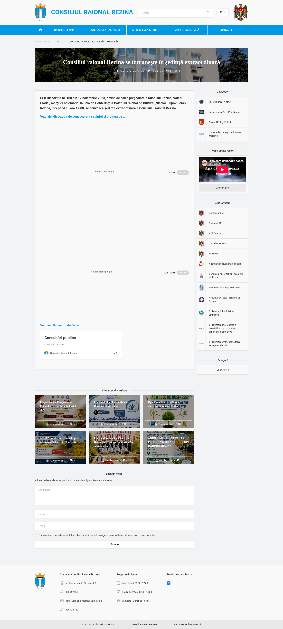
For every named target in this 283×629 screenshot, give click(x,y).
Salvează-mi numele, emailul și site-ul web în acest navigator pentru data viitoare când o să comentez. (97, 535)
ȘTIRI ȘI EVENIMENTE (145, 29)
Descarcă (183, 172)
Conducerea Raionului (105, 29)
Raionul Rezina (64, 29)
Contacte (226, 29)
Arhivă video (222, 187)
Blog (60, 41)
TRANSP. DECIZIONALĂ (185, 29)
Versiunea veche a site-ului (187, 624)
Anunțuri (107, 71)
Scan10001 (169, 272)
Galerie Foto (223, 369)
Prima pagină (43, 41)
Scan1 (172, 172)
